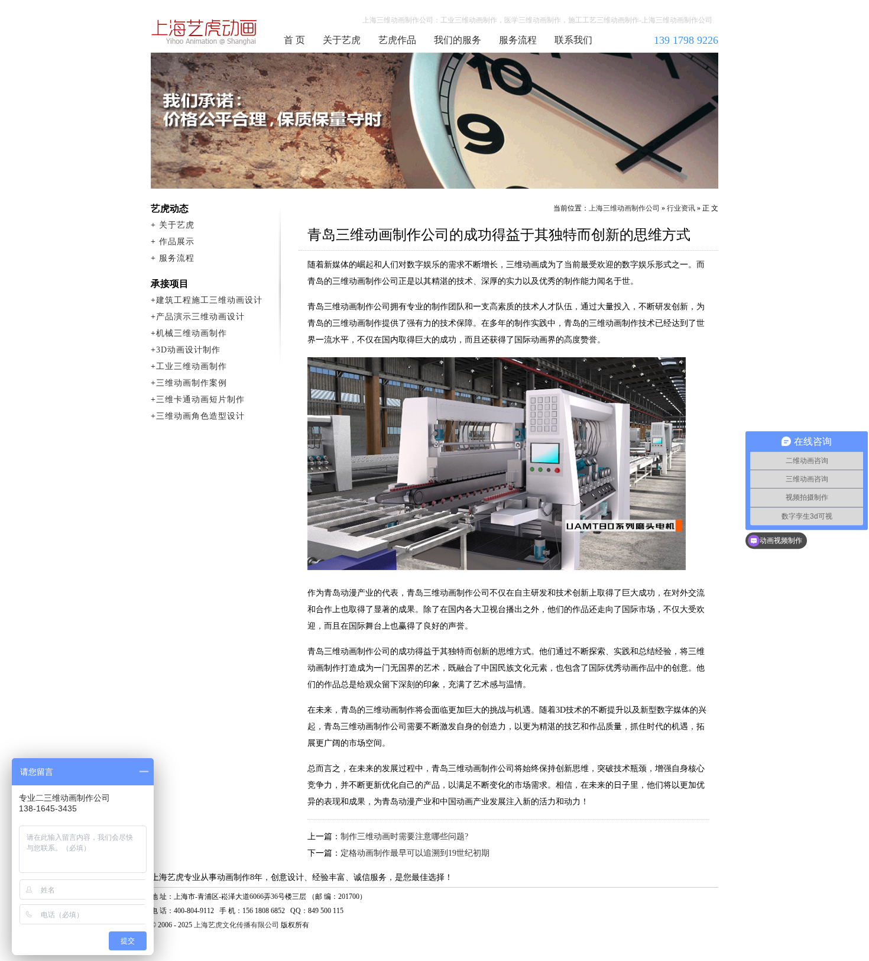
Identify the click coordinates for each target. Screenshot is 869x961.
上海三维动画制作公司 (204, 32)
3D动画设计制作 (188, 349)
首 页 (294, 40)
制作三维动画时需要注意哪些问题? (404, 836)
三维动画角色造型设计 (200, 416)
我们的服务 (457, 40)
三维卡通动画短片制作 (200, 399)
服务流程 (518, 40)
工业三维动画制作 (191, 366)
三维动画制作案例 (191, 382)
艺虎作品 (397, 40)
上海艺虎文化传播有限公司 (236, 925)
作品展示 (176, 241)
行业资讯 (681, 208)
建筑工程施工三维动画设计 (209, 300)
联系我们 (573, 40)
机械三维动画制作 (191, 333)
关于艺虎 (342, 40)
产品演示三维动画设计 (200, 316)
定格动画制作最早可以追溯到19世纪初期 (415, 853)
